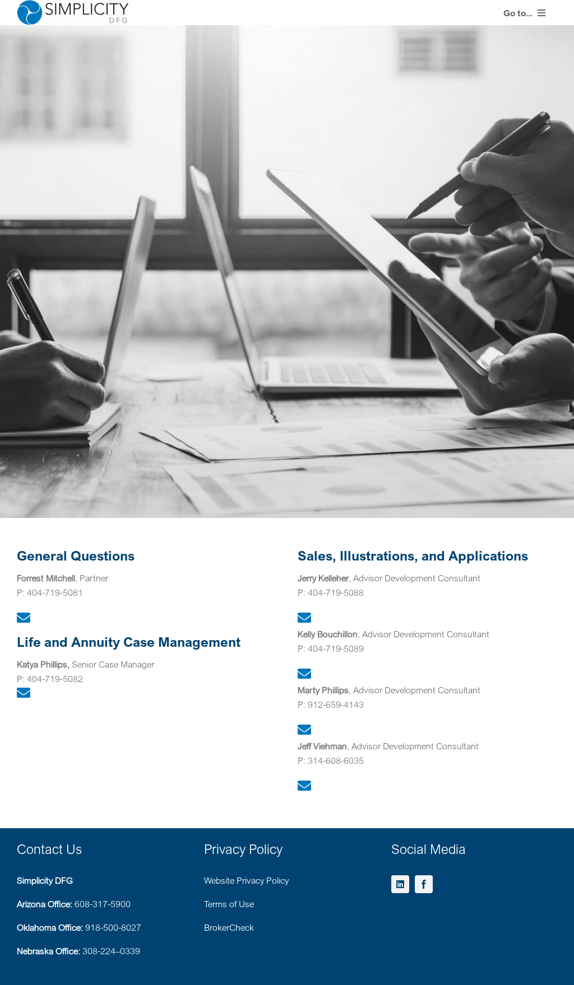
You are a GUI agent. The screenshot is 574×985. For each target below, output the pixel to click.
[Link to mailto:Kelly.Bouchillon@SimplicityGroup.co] (304, 673)
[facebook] (424, 884)
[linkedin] (400, 884)
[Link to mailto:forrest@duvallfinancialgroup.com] (23, 617)
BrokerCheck (229, 927)
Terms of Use (229, 903)
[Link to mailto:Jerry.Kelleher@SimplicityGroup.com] (304, 617)
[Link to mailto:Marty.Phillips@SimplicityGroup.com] (304, 729)
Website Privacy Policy (246, 880)
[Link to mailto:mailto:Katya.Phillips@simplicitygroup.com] (23, 692)
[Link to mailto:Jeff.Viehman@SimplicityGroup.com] (304, 785)
